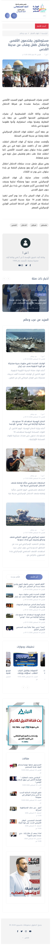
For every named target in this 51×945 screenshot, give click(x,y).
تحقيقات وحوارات (22, 655)
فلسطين (44, 225)
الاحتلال (24, 225)
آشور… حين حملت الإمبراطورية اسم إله (30, 809)
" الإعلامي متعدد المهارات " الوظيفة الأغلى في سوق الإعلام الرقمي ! (29, 780)
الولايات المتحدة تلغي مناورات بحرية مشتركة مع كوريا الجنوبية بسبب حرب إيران (26, 365)
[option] (25, 298)
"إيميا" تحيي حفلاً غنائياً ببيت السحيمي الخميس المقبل (30, 628)
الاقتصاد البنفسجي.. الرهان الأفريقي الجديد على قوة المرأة (29, 821)
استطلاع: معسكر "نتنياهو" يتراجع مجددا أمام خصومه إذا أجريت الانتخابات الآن (27, 301)
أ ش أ (46, 54)
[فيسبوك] (30, 265)
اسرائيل (33, 225)
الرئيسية (44, 33)
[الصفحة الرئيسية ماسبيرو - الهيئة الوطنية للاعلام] (27, 8)
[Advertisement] (24, 94)
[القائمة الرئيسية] (7, 15)
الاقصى (14, 225)
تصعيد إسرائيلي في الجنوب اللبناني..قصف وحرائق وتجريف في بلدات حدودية (27, 538)
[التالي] (8, 278)
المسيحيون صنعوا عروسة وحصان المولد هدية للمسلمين (29, 766)
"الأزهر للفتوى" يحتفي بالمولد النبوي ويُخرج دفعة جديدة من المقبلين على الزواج (29, 585)
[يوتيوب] (20, 265)
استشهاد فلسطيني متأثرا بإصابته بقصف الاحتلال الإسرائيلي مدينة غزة (28, 484)
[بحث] (14, 16)
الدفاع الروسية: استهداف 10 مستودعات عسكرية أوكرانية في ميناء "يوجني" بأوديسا (27, 423)
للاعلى (27, 937)
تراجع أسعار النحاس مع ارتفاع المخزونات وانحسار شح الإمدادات (30, 606)
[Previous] (23, 687)
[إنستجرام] (22, 265)
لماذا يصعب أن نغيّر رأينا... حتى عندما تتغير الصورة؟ (30, 834)
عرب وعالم (23, 33)
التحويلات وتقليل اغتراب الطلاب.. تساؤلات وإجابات (28, 672)
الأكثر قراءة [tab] (15, 577)
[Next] (27, 687)
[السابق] (4, 278)
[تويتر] (26, 265)
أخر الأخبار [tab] (34, 577)
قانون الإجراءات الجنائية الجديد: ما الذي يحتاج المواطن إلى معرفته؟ (30, 795)
